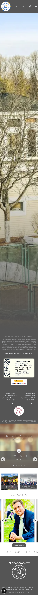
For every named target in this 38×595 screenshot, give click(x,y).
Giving (23, 589)
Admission (23, 587)
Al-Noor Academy (19, 563)
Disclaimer (29, 589)
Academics (30, 587)
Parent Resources (7, 589)
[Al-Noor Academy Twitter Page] (12, 403)
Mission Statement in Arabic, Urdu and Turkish (19, 353)
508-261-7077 (30, 400)
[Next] (35, 459)
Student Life (17, 589)
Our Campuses (15, 587)
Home (3, 587)
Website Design (14, 592)
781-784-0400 (11, 400)
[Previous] (3, 459)
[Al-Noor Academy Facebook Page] (10, 403)
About (8, 587)
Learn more (19, 459)
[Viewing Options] (4, 591)
